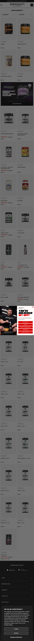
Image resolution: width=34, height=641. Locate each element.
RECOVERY (25, 324)
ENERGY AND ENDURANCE (25, 327)
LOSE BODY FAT (25, 329)
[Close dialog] (33, 307)
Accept (16, 629)
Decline (16, 633)
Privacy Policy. (8, 625)
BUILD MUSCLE (25, 322)
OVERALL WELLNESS (25, 332)
